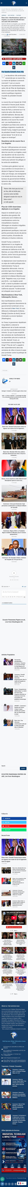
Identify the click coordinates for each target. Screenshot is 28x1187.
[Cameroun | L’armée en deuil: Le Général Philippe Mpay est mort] (6, 1072)
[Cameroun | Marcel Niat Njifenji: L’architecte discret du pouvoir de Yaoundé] (6, 1106)
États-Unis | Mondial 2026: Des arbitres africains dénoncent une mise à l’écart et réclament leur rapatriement (19, 870)
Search (3, 766)
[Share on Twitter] (7, 63)
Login (24, 586)
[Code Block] (16, 597)
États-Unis (5, 370)
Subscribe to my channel (14, 927)
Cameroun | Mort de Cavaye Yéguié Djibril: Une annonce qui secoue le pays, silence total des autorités (19, 1083)
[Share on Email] (20, 63)
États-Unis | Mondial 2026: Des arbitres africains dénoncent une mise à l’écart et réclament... (14, 453)
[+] (22, 596)
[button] (15, 930)
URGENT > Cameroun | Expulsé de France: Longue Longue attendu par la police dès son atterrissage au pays (20, 710)
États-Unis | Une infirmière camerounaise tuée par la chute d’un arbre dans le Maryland (20, 724)
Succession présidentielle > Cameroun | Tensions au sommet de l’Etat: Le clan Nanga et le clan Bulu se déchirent (20, 664)
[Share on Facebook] (3, 63)
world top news (14, 378)
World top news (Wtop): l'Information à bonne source (14, 1042)
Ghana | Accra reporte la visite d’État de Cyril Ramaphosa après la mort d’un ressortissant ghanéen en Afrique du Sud (19, 881)
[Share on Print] (17, 63)
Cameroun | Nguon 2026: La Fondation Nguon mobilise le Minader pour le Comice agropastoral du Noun (18, 903)
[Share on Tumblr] (13, 67)
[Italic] (5, 597)
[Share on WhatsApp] (23, 63)
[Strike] (9, 597)
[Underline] (7, 597)
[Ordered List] (10, 597)
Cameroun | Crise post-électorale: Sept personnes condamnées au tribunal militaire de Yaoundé (14, 505)
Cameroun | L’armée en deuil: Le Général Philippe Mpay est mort (19, 1071)
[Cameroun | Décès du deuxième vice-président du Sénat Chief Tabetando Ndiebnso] (6, 1095)
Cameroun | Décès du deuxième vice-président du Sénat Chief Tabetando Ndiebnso (19, 1095)
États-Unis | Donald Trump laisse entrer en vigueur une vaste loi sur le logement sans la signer (14, 859)
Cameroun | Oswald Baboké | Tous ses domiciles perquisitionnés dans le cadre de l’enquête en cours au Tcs (20, 679)
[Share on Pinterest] (10, 63)
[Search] (26, 3)
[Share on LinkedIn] (13, 63)
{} (19, 596)
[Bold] (3, 597)
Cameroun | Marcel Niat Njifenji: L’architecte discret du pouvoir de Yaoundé (18, 1106)
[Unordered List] (12, 597)
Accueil (3, 9)
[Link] (18, 597)
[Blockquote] (14, 597)
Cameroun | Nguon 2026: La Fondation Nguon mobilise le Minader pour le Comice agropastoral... (14, 532)
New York (15, 308)
